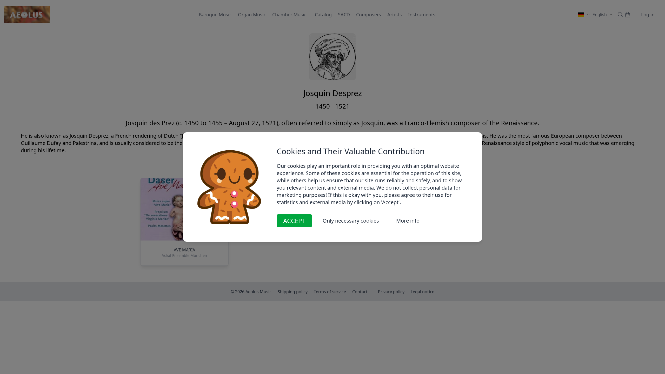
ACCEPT (294, 220)
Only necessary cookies (351, 220)
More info (408, 220)
